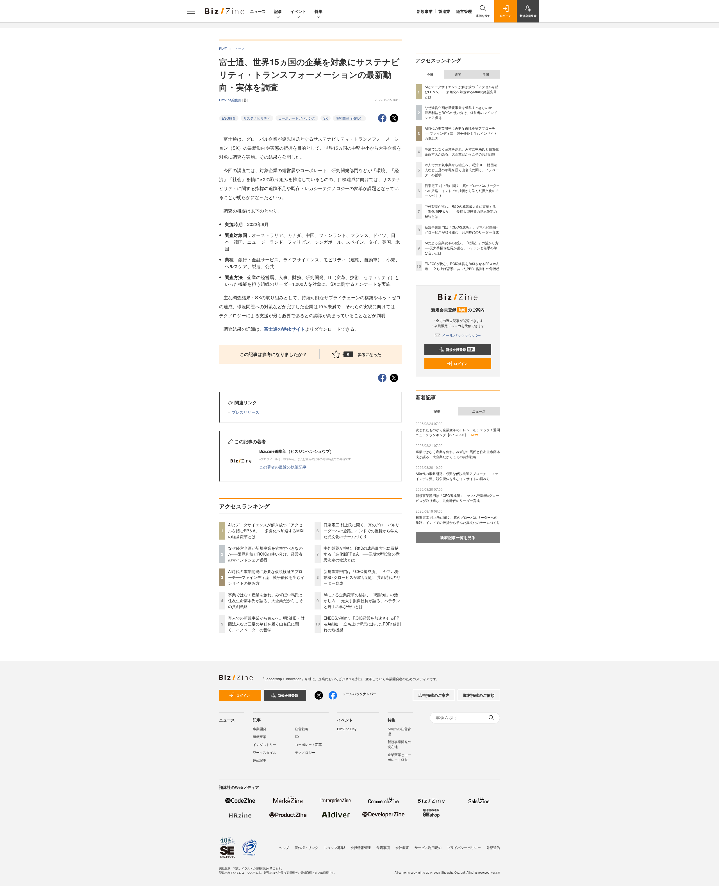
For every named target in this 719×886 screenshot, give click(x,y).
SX (325, 118)
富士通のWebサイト (284, 329)
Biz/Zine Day (346, 728)
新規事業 (425, 11)
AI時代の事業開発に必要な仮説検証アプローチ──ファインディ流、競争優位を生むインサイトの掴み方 (266, 577)
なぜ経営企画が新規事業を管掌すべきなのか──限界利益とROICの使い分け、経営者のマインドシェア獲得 (265, 554)
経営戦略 (301, 728)
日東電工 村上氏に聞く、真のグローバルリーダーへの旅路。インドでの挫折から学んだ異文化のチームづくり (361, 530)
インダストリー (264, 744)
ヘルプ (284, 847)
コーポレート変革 (308, 744)
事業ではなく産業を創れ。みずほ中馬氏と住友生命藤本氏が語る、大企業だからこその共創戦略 (265, 600)
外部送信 (493, 847)
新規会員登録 (460, 349)
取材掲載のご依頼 (479, 695)
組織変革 (259, 736)
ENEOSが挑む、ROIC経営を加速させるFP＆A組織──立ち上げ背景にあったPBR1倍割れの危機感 (362, 623)
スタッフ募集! (334, 847)
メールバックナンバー (461, 335)
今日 (430, 74)
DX (297, 736)
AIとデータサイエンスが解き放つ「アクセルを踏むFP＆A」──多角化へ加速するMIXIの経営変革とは (266, 530)
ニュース (258, 11)
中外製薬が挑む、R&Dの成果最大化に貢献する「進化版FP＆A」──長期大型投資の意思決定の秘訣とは (362, 554)
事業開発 (259, 728)
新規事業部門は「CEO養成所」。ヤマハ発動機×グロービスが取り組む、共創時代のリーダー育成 (362, 577)
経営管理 (464, 11)
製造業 (444, 11)
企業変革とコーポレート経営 (399, 757)
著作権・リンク (306, 847)
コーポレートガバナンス (296, 118)
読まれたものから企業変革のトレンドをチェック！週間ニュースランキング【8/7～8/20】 (458, 432)
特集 (318, 11)
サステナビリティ (257, 118)
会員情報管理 (361, 847)
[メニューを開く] (191, 11)
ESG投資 (229, 118)
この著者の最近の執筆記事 (282, 467)
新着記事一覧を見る (457, 537)
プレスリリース (245, 412)
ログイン (460, 363)
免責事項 (383, 847)
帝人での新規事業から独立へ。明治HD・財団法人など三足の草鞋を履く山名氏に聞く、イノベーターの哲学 (266, 623)
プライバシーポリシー (464, 847)
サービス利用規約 (428, 847)
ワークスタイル (264, 752)
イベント (298, 11)
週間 (457, 74)
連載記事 (259, 760)
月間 (485, 74)
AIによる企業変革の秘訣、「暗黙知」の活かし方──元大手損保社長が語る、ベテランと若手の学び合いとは (362, 600)
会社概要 (402, 847)
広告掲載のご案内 (434, 695)
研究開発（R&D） (349, 118)
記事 (278, 11)
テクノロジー (305, 752)
